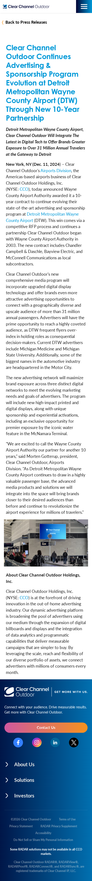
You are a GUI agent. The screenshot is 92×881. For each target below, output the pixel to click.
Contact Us (46, 727)
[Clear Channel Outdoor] (27, 7)
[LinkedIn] (55, 742)
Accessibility (43, 833)
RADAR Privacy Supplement (58, 826)
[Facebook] (18, 742)
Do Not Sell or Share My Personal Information (43, 840)
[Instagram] (37, 742)
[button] (46, 763)
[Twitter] (74, 742)
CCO (24, 189)
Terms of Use (67, 819)
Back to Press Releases (26, 22)
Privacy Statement (21, 826)
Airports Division (55, 170)
